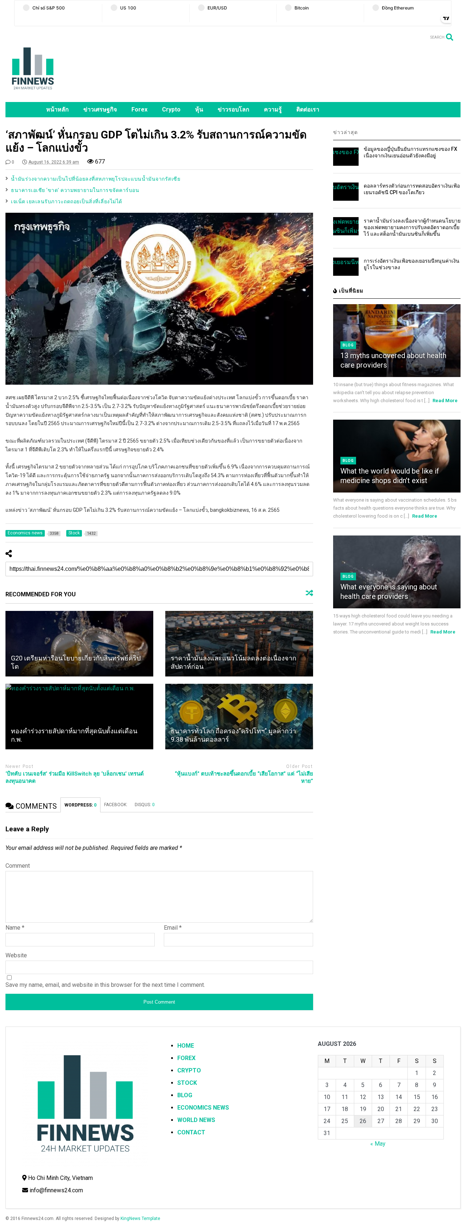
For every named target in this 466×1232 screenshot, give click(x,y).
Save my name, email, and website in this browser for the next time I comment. (105, 984)
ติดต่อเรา (307, 109)
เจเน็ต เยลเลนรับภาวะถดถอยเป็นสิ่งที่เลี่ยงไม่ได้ (66, 201)
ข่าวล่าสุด (345, 132)
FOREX (186, 1058)
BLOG (184, 1095)
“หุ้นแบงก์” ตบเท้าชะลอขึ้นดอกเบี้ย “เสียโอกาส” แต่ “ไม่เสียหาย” (244, 777)
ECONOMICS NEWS (203, 1107)
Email (173, 927)
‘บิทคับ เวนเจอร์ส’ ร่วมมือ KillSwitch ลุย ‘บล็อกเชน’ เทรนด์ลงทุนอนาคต (74, 777)
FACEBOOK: (115, 804)
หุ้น (199, 109)
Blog (348, 345)
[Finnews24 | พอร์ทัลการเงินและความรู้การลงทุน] (32, 92)
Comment (17, 865)
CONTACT (191, 1132)
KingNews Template (140, 1218)
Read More (445, 400)
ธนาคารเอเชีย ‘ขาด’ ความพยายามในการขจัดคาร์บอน (75, 190)
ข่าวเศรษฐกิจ (100, 109)
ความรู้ (273, 109)
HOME (185, 1045)
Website (16, 955)
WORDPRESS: (80, 805)
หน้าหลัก (57, 109)
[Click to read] (79, 643)
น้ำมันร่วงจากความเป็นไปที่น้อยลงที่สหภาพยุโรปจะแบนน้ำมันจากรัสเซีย (95, 179)
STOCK (187, 1082)
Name (14, 927)
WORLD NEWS (196, 1120)
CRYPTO (189, 1070)
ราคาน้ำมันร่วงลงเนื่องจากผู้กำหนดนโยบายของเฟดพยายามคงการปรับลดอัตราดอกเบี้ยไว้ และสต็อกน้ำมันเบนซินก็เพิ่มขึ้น (412, 227)
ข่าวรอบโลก (233, 109)
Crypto (171, 109)
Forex (139, 109)
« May (378, 1143)
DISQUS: (145, 804)
